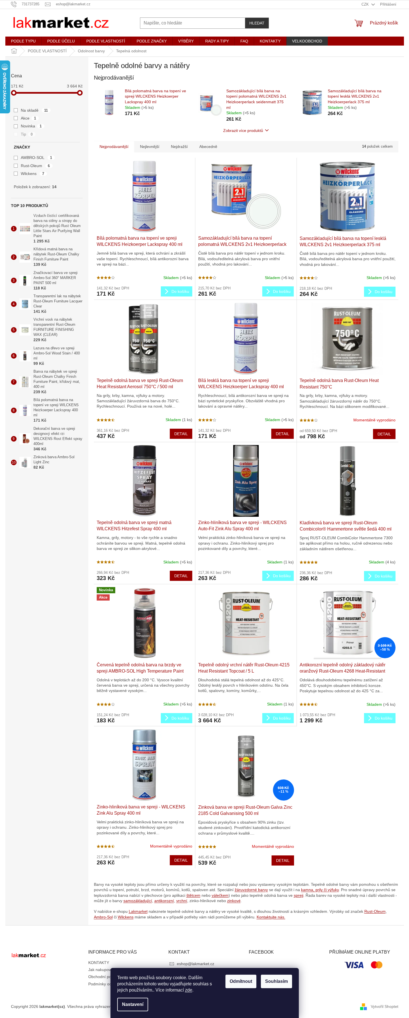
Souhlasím (276, 981)
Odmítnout (241, 981)
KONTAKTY (98, 962)
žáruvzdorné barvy (251, 889)
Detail (181, 434)
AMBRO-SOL (36, 157)
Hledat (257, 23)
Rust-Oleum (35, 165)
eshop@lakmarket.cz (195, 963)
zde (188, 990)
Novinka (31, 126)
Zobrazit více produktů (243, 130)
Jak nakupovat (101, 969)
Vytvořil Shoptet (384, 1006)
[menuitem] (23, 41)
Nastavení (132, 1004)
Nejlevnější (149, 146)
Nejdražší (179, 146)
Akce (28, 118)
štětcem (193, 895)
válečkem (220, 895)
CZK (365, 4)
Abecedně (208, 146)
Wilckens (32, 173)
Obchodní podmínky (106, 976)
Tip (27, 134)
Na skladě (34, 110)
